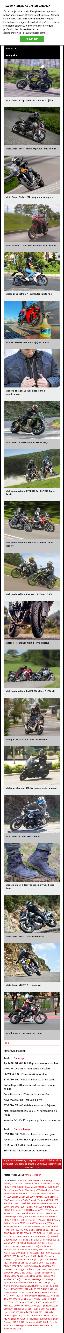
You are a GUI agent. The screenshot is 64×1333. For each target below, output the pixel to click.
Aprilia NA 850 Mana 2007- (30, 1276)
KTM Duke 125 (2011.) (48, 1286)
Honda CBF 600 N (23, 1210)
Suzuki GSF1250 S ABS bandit (44, 1226)
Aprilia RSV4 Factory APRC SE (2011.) (36, 1249)
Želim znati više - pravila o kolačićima (24, 32)
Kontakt (41, 1160)
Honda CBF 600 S (12, 1312)
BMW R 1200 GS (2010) (15, 1187)
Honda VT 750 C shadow (41, 1190)
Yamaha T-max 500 (19, 1190)
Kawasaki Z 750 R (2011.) (31, 1305)
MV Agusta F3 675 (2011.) (16, 1319)
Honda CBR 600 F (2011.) (21, 1207)
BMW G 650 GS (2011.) (25, 1272)
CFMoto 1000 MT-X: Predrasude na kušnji (27, 1068)
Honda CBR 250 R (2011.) (33, 1312)
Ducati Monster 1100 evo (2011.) (34, 1299)
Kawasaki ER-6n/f (51, 1183)
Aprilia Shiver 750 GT (21, 1262)
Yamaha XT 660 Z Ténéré (16, 1203)
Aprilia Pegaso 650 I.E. (22, 1315)
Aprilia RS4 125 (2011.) (41, 1253)
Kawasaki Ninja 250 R (36, 1279)
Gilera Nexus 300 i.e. (50, 1239)
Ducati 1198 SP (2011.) (15, 1289)
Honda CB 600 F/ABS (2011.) (40, 1289)
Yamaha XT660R (35, 1187)
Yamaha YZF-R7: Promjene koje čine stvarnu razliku (32, 1120)
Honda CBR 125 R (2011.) (42, 1282)
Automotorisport (33, 1175)
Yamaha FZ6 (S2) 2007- (30, 1302)
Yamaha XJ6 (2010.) (44, 1223)
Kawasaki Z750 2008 (40, 1319)
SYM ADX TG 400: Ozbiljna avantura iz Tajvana (29, 1105)
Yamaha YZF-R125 (41, 1210)
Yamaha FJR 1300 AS (47, 1216)
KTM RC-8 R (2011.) (13, 1295)
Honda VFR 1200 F (31, 1239)
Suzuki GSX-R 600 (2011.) (44, 1262)
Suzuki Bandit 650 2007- (23, 1197)
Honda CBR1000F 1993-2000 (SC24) (21, 1246)
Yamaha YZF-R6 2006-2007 (17, 1243)
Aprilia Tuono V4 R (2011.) (16, 1253)
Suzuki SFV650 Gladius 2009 (34, 1266)
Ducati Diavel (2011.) (27, 1256)
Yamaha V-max (29, 1213)
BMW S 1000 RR (12, 1266)
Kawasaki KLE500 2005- (45, 1315)
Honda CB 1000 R (25, 1193)
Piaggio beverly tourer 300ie (22, 1216)
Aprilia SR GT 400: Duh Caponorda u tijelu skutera (31, 1063)
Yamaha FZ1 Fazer (45, 1197)
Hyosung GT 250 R (24, 1309)
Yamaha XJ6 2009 (33, 1183)
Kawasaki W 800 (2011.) (37, 1322)
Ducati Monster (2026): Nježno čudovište (26, 1094)
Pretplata (31, 1160)
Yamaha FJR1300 (29, 1286)
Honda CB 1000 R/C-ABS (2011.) (19, 1230)
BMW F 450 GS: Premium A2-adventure (25, 1074)
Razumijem (32, 38)
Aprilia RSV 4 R (23, 1282)
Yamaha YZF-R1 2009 (48, 1200)
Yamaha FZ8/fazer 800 (23, 1223)
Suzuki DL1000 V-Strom (42, 1243)
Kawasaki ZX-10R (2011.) (28, 1259)
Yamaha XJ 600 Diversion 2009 (32, 1180)
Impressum (9, 1160)
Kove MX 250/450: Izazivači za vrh (23, 1099)
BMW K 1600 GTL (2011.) (16, 1220)
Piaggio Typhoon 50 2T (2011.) (32, 1269)
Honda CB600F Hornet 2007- (37, 1295)
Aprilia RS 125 (16, 1233)
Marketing (21, 1160)
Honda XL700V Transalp (25, 1200)
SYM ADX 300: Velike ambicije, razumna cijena (29, 1079)
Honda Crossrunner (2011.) (36, 1236)
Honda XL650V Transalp (46, 1292)
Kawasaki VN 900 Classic (16, 1226)
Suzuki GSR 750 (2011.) (45, 1309)
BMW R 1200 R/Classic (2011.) (38, 1233)
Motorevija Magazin (15, 1050)
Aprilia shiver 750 (12, 1286)
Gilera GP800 (40, 1193)
